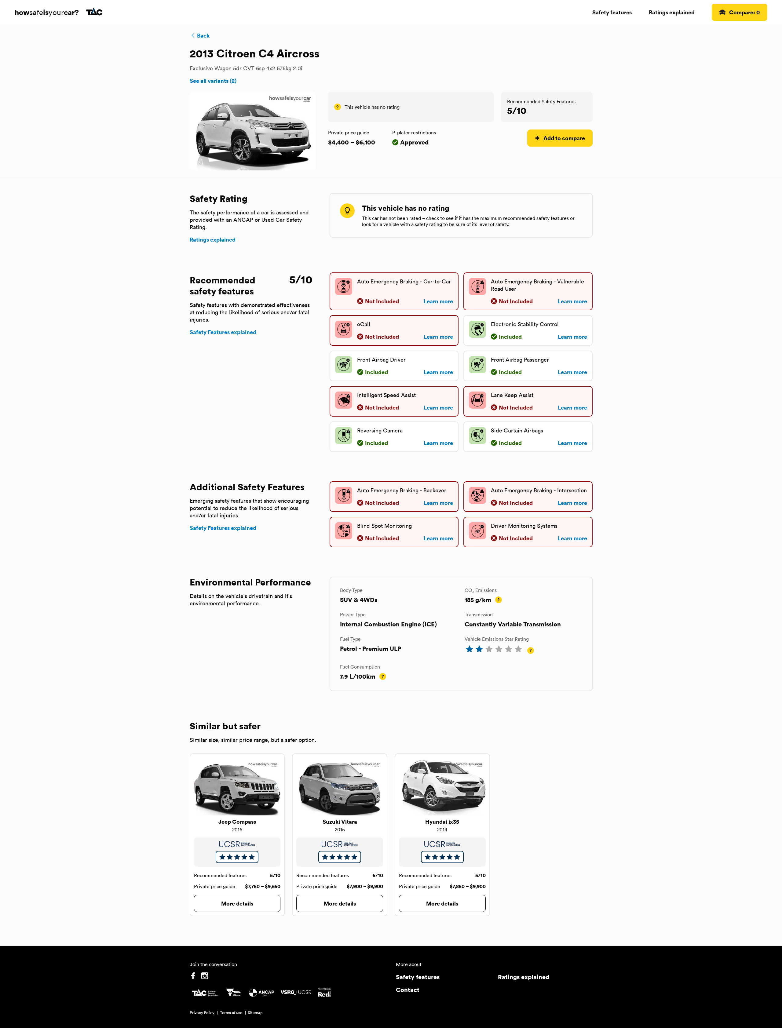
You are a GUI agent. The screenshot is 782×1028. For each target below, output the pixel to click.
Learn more (438, 301)
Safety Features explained (223, 332)
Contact (407, 990)
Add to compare (564, 138)
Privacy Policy (202, 1012)
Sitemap (255, 1012)
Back (203, 35)
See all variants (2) (213, 80)
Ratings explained (672, 12)
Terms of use (231, 1012)
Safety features (612, 12)
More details (237, 903)
